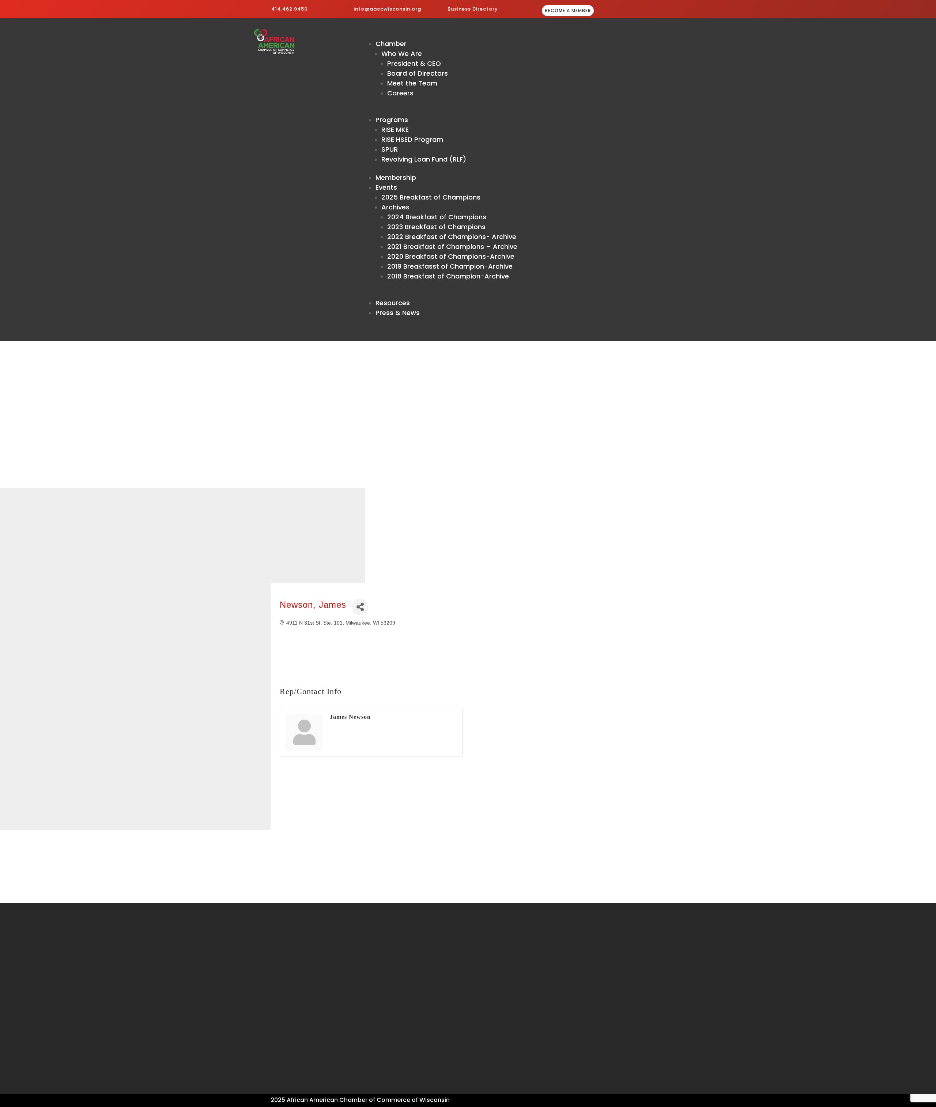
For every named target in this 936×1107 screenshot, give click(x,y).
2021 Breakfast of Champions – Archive (452, 246)
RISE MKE (395, 129)
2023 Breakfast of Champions (436, 226)
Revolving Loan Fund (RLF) (423, 159)
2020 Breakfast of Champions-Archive (450, 256)
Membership (395, 177)
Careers (400, 93)
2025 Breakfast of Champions (430, 197)
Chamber (391, 43)
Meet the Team (412, 83)
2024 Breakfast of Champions (436, 216)
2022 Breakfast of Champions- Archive (451, 236)
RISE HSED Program (412, 139)
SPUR (389, 149)
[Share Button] (360, 607)
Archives (395, 207)
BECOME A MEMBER (568, 10)
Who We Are (401, 53)
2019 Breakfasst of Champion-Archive (450, 266)
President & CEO (414, 63)
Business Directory (473, 8)
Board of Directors (417, 73)
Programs (391, 119)
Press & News (397, 312)
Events (386, 187)
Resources (392, 302)
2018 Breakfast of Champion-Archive (448, 276)
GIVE (644, 11)
